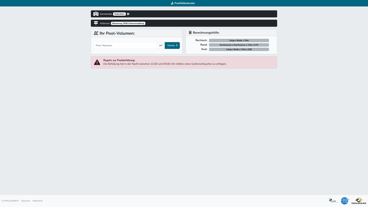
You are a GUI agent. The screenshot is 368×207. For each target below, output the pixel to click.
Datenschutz (38, 201)
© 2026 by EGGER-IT (10, 201)
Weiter (171, 45)
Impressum (25, 201)
